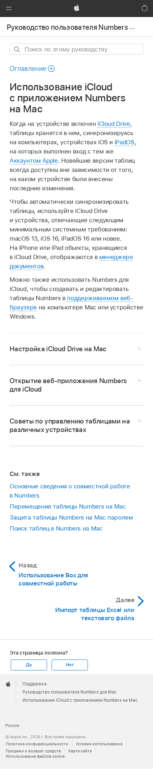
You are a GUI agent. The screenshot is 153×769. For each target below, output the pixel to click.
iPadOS (124, 142)
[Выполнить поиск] (17, 49)
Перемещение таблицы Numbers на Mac (68, 506)
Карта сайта (80, 750)
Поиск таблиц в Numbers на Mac (56, 528)
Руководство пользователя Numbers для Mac (69, 692)
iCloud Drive (113, 123)
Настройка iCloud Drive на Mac (58, 349)
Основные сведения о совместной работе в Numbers (70, 491)
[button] (8, 8)
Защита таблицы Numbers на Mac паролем (71, 517)
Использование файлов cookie (35, 756)
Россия (12, 725)
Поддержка (34, 683)
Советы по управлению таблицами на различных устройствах (70, 425)
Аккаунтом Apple (34, 160)
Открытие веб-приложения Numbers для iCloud (68, 385)
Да (29, 664)
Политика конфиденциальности (37, 743)
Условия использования (99, 743)
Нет (69, 664)
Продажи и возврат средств (33, 750)
